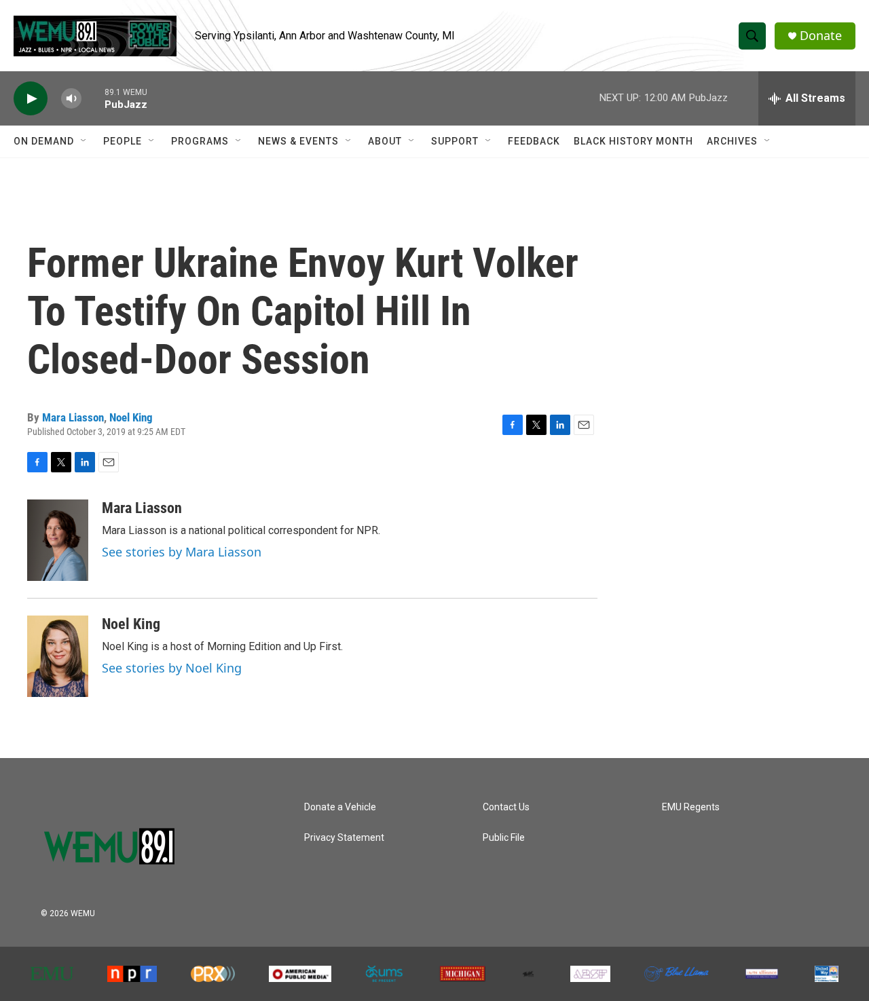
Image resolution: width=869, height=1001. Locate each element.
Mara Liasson (73, 417)
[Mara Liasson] (57, 540)
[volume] (71, 98)
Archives (732, 141)
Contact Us (506, 807)
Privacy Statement (344, 838)
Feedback (534, 141)
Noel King (131, 417)
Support (455, 141)
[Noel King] (57, 656)
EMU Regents (691, 807)
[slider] (93, 98)
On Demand (44, 141)
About (385, 141)
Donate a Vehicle (340, 807)
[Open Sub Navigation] (84, 141)
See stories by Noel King (172, 668)
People (122, 141)
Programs (200, 141)
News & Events (298, 141)
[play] (30, 99)
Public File (504, 838)
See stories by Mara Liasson (181, 552)
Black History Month (633, 141)
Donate (821, 36)
